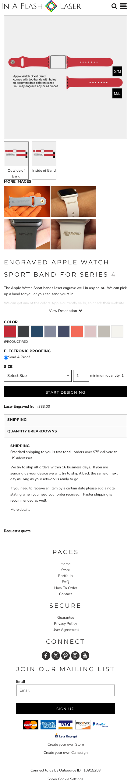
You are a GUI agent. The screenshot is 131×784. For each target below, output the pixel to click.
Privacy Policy (65, 623)
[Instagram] (75, 655)
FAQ (65, 581)
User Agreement (65, 629)
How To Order (65, 587)
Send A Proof (19, 357)
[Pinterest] (65, 655)
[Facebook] (46, 655)
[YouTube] (85, 655)
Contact (65, 594)
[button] (114, 6)
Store (65, 569)
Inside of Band (44, 170)
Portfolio (65, 575)
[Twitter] (55, 655)
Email (20, 681)
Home (65, 563)
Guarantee (65, 617)
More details (20, 509)
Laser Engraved (16, 406)
